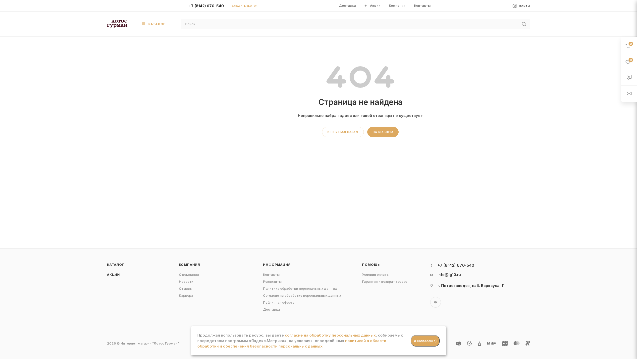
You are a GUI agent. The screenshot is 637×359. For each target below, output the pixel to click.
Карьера (186, 295)
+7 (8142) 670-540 (206, 5)
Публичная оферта (279, 302)
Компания (189, 265)
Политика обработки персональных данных (300, 288)
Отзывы (186, 288)
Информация (276, 265)
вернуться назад (342, 132)
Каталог (115, 265)
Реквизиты (272, 281)
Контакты (271, 274)
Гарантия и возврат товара (385, 281)
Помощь (371, 265)
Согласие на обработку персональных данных (302, 295)
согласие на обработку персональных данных (330, 335)
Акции (113, 274)
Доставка (271, 309)
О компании (189, 274)
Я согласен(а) (425, 341)
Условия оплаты (375, 274)
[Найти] (524, 24)
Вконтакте (435, 302)
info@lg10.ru (449, 274)
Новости (186, 281)
